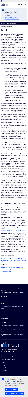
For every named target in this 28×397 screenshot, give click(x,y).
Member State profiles (7, 26)
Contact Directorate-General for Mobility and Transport (12, 307)
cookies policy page (10, 381)
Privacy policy (4, 365)
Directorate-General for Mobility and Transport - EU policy (13, 335)
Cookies (3, 362)
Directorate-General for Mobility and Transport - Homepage (13, 321)
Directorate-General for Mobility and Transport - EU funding (13, 330)
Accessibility (4, 370)
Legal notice (4, 367)
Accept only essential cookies (14, 393)
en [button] (18, 4)
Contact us (3, 354)
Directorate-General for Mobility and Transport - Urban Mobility (13, 326)
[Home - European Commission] (4, 4)
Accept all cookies (11, 389)
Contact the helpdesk (6, 311)
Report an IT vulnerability (7, 356)
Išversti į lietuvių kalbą (9, 17)
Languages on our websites (8, 359)
